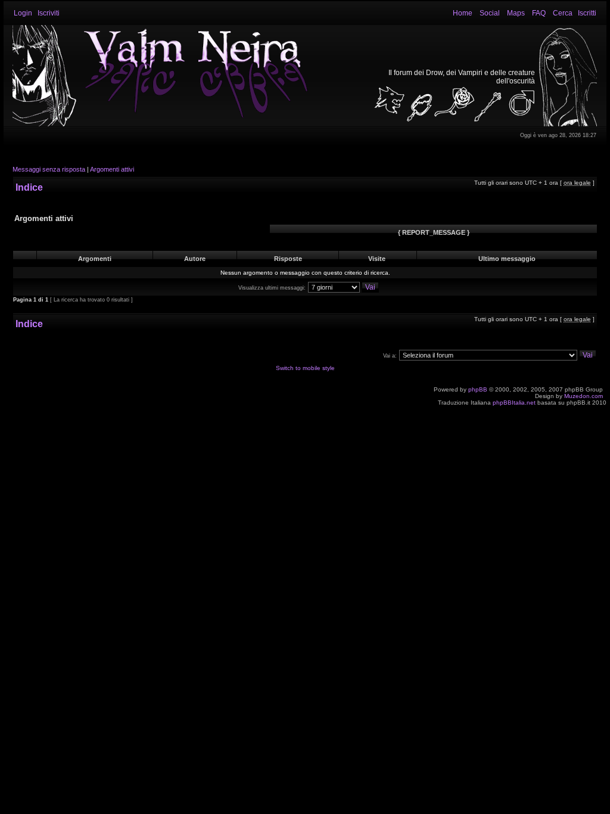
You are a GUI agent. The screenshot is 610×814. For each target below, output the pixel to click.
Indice (29, 187)
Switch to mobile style (305, 368)
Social (490, 13)
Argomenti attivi (112, 169)
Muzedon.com (583, 396)
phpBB (477, 389)
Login (23, 13)
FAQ (539, 13)
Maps (516, 13)
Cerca (562, 13)
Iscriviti (49, 13)
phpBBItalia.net (514, 402)
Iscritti (587, 13)
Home (462, 13)
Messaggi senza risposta (49, 169)
